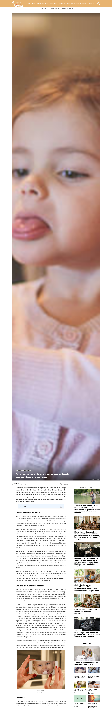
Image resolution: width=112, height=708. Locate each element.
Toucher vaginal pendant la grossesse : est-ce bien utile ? (93, 691)
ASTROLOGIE (55, 9)
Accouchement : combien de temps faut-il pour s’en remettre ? (79, 677)
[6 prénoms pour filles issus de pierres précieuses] (80, 684)
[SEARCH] (98, 4)
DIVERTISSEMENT (67, 9)
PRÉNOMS (43, 9)
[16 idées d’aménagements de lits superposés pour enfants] (87, 653)
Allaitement (53, 4)
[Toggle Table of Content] (60, 506)
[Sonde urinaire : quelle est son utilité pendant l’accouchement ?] (94, 670)
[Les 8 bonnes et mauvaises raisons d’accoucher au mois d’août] (94, 698)
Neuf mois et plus (42, 4)
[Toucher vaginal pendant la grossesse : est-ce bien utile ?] (94, 684)
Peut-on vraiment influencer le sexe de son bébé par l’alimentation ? (86, 612)
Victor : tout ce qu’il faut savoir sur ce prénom (79, 705)
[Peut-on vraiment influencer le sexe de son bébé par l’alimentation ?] (87, 601)
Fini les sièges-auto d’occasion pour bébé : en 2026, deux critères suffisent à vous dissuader (87, 634)
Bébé (60, 4)
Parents (91, 4)
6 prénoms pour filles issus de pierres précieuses (80, 690)
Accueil (27, 4)
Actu (33, 4)
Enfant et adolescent (71, 4)
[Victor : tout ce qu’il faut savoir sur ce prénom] (80, 698)
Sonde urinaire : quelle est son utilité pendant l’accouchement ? (93, 677)
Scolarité (83, 4)
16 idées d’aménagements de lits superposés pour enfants (86, 663)
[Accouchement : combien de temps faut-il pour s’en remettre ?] (80, 670)
